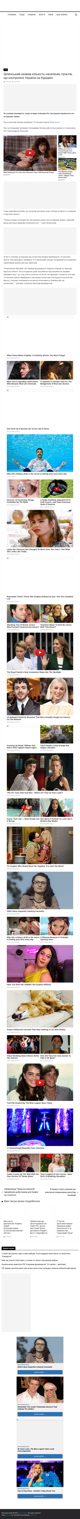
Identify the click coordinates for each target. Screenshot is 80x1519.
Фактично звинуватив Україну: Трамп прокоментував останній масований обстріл (13, 1227)
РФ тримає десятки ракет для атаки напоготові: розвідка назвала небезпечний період (39, 1268)
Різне (50, 14)
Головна (12, 14)
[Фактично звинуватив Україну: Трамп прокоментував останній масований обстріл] (13, 1207)
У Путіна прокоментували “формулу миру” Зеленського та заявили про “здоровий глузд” (65, 1227)
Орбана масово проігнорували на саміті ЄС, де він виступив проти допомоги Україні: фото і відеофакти (38, 1227)
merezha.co (16, 81)
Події (22, 14)
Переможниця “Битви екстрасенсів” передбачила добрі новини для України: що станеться (21, 1192)
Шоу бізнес (62, 14)
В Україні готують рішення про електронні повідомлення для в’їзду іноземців (60, 1192)
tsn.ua (57, 122)
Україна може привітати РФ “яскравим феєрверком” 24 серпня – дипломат (34, 1264)
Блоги (42, 14)
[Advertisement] (40, 97)
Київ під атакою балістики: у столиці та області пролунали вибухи (30, 1260)
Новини (32, 14)
